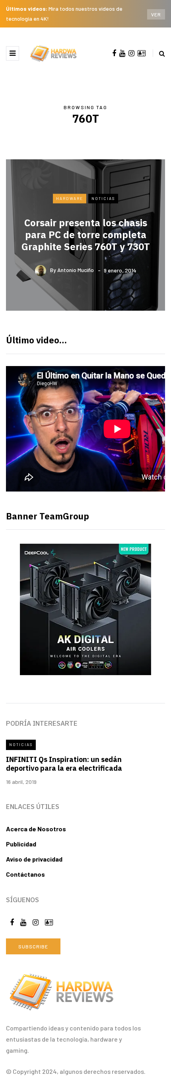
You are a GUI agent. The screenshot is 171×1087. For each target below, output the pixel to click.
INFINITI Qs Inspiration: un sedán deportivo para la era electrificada (64, 764)
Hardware (69, 198)
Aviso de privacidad (34, 859)
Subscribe (33, 946)
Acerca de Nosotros (36, 828)
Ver (156, 14)
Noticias (103, 198)
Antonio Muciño (75, 269)
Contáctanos (25, 874)
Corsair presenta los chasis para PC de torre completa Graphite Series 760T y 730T (85, 234)
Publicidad (21, 844)
